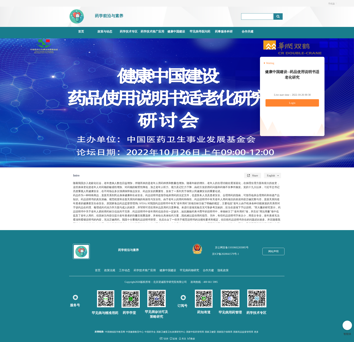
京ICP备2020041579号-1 (225, 254)
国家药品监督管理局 (243, 331)
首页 (81, 31)
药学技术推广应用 (152, 31)
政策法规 (109, 270)
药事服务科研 (224, 31)
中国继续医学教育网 (115, 331)
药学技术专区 (129, 31)
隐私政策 (223, 270)
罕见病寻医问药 (200, 31)
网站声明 (273, 251)
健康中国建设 (176, 31)
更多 (256, 331)
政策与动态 (105, 31)
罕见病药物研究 (189, 270)
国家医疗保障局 (224, 331)
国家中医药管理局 (195, 331)
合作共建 (248, 31)
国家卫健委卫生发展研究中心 (171, 331)
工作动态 (124, 270)
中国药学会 (150, 331)
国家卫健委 (210, 331)
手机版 (331, 3)
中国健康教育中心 (135, 331)
